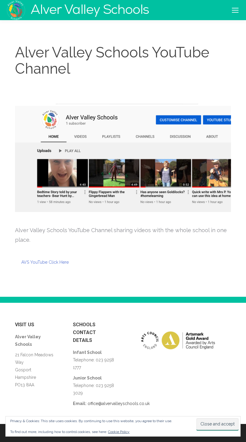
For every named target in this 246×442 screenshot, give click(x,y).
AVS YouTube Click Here (45, 262)
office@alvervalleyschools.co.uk (119, 403)
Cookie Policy (119, 432)
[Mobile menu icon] (235, 10)
